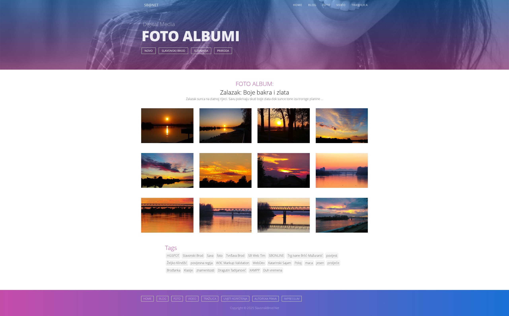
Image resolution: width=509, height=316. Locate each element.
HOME (147, 298)
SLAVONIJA (201, 51)
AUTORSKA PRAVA (265, 298)
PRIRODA (223, 51)
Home (297, 5)
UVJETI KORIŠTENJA (235, 298)
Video (341, 5)
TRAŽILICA (210, 298)
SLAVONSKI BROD (173, 51)
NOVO (148, 51)
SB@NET (151, 5)
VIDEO (192, 298)
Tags (171, 248)
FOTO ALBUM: (255, 84)
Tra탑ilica (360, 5)
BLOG (162, 298)
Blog (312, 5)
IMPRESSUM (291, 298)
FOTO (177, 298)
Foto (326, 5)
